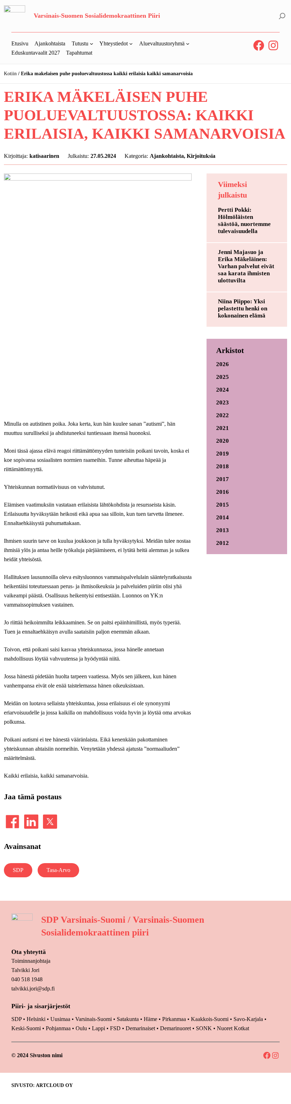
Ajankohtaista (167, 156)
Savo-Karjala (248, 1019)
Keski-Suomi (26, 1028)
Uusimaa (60, 1019)
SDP (18, 870)
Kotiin (10, 73)
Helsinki (37, 1019)
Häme (151, 1019)
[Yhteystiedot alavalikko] (131, 43)
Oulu (81, 1028)
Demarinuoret (175, 1028)
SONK (204, 1028)
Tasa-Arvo (58, 870)
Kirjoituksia (201, 156)
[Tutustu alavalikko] (91, 43)
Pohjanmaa (59, 1028)
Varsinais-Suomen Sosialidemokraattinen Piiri (97, 15)
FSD (115, 1028)
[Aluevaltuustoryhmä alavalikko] (188, 43)
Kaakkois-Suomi (210, 1019)
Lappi (98, 1028)
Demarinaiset (140, 1028)
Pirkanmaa (174, 1019)
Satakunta (128, 1019)
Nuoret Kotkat (233, 1028)
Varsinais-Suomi (93, 1019)
